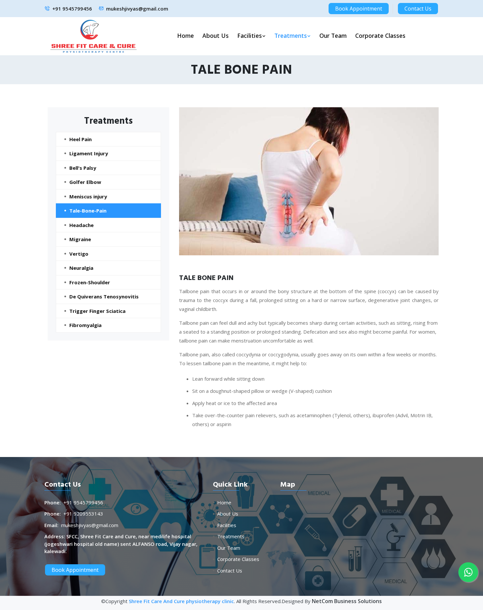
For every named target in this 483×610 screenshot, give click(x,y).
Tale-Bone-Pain (87, 210)
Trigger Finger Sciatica (97, 311)
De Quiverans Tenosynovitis (104, 296)
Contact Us (417, 8)
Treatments (290, 35)
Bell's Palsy (82, 168)
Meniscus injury (88, 196)
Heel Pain (80, 139)
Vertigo (78, 253)
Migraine (80, 239)
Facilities (249, 35)
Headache (81, 225)
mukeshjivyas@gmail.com (137, 8)
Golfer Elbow (85, 182)
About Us (215, 35)
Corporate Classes (380, 35)
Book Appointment (358, 8)
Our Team (333, 35)
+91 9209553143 (83, 513)
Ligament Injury (88, 153)
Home (185, 35)
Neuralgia (81, 268)
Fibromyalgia (85, 325)
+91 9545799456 (72, 8)
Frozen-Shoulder (89, 282)
